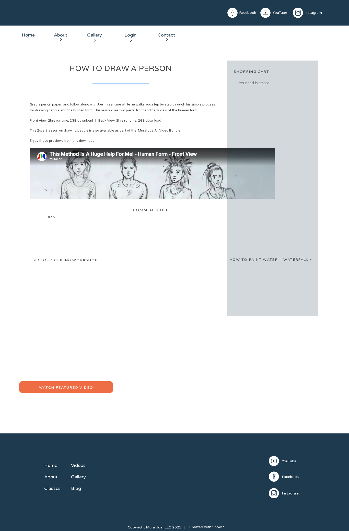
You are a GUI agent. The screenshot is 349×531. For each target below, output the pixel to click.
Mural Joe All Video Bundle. (159, 130)
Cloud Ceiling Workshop (68, 260)
